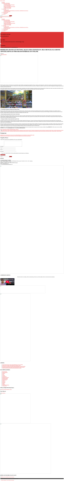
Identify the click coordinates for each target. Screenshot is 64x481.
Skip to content (2, 0)
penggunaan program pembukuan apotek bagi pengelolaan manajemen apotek (39, 131)
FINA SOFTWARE (7, 20)
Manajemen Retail (5, 379)
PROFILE (5, 13)
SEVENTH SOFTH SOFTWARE (9, 4)
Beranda (3, 2)
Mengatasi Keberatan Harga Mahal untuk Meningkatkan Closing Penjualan (13, 367)
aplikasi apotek (4, 130)
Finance (1, 129)
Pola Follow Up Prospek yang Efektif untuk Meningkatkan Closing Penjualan (13, 366)
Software (17, 129)
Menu (1, 17)
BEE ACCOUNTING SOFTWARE (9, 6)
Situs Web (1, 151)
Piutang (3, 383)
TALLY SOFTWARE (7, 5)
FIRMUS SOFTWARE (7, 7)
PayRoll (3, 380)
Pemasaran (3, 381)
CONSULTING (6, 9)
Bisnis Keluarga (4, 371)
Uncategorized (4, 385)
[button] (7, 480)
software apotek (59, 131)
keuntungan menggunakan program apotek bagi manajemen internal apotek (42, 130)
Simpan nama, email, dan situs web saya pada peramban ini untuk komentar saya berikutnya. (15, 153)
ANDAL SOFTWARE (7, 8)
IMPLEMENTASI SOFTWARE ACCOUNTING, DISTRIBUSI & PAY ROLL (16, 10)
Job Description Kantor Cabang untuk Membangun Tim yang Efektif (12, 364)
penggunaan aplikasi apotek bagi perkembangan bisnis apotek (19, 131)
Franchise (3, 375)
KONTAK (3, 30)
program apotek (54, 131)
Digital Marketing (4, 372)
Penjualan (3, 382)
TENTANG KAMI (5, 12)
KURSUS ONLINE (7, 11)
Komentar (2, 146)
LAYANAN (4, 25)
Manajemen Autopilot (6, 129)
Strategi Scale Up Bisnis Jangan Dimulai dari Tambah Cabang (11, 365)
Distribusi (3, 373)
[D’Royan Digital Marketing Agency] (6, 389)
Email (1, 149)
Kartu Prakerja (4, 376)
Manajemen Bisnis (12, 129)
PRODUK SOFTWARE (6, 3)
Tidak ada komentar (4, 54)
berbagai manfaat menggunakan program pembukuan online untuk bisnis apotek (19, 130)
